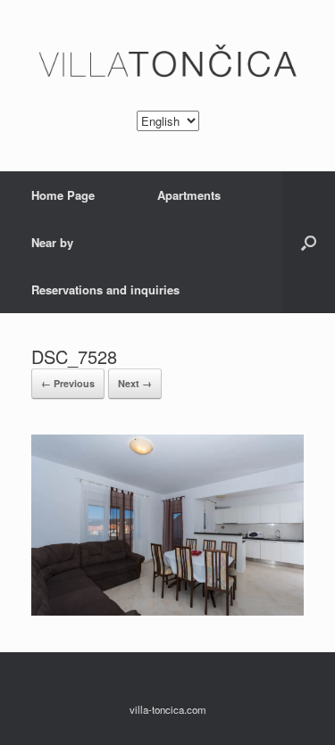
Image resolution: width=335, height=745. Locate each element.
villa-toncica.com (168, 709)
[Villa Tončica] (167, 62)
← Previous (68, 383)
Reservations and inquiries (105, 289)
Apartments (189, 194)
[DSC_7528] (167, 610)
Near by (52, 242)
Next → (135, 383)
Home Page (63, 194)
